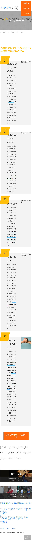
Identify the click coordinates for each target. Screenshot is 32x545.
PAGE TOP (27, 538)
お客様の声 (18, 19)
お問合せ (18, 458)
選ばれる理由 (2, 19)
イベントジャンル (10, 19)
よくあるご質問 (16, 8)
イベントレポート (30, 19)
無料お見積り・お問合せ (26, 8)
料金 (22, 18)
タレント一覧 (6, 19)
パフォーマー (23, 32)
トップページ (5, 32)
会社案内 (11, 8)
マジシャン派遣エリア (11, 458)
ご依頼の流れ (26, 19)
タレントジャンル (11, 447)
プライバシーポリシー (3, 458)
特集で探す (14, 19)
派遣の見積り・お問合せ (16, 436)
